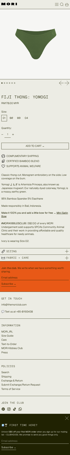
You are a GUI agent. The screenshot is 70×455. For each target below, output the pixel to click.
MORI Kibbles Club (12, 348)
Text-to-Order (9, 344)
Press (4, 352)
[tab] (2, 83)
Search (5, 372)
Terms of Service (10, 389)
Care (4, 339)
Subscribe (7, 283)
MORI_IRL (7, 331)
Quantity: (6, 128)
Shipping (6, 376)
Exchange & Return (12, 380)
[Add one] (13, 134)
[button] (62, 4)
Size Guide (7, 335)
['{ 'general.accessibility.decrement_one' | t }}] (2, 134)
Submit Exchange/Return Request (20, 384)
